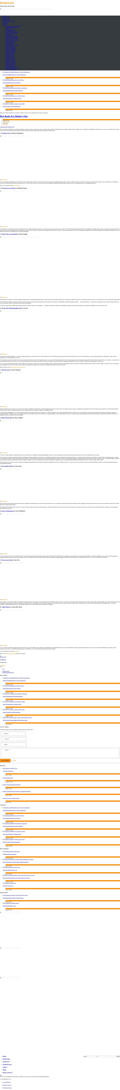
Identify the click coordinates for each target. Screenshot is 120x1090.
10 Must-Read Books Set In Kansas (9, 854)
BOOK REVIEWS (7, 1064)
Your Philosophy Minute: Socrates (9, 905)
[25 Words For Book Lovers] (10, 768)
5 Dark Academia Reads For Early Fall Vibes (11, 82)
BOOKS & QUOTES (10, 62)
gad (3, 669)
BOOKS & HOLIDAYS (11, 51)
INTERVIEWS (9, 723)
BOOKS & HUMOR (10, 52)
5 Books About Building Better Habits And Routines (13, 90)
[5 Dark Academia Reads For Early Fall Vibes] (13, 80)
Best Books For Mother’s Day (14, 116)
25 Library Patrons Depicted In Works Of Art (11, 784)
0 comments (5, 124)
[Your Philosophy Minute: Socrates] (11, 903)
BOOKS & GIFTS (10, 46)
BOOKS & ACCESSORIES (12, 32)
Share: (1, 666)
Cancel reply (13, 760)
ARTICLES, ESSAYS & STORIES (14, 26)
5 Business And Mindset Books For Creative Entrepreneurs (14, 74)
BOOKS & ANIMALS (11, 33)
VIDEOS (29, 900)
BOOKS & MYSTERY (11, 59)
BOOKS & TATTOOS (11, 68)
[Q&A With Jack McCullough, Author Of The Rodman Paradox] (17, 717)
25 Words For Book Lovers (8, 771)
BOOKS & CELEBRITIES (12, 37)
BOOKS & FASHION (11, 41)
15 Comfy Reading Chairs (8, 777)
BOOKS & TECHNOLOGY (12, 69)
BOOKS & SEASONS (11, 63)
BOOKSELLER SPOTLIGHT (12, 67)
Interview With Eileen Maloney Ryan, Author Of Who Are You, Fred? (16, 878)
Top (1, 1075)
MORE (4, 24)
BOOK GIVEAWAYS (11, 47)
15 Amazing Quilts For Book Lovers (10, 870)
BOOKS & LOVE (10, 57)
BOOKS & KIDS (9, 54)
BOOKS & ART (9, 34)
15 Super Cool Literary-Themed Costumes (11, 798)
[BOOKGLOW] (3, 657)
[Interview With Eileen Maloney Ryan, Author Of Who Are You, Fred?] (19, 875)
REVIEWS (5, 22)
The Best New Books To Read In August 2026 (11, 106)
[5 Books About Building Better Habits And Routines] (15, 88)
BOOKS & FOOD (10, 43)
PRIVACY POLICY (7, 1072)
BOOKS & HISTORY (11, 49)
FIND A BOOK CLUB (11, 29)
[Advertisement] (10, 1033)
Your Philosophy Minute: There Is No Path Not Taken (13, 898)
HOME (4, 16)
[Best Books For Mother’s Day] (7, 127)
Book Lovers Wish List (11, 780)
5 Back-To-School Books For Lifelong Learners (12, 98)
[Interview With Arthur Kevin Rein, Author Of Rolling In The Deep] (18, 859)
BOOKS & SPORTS (10, 66)
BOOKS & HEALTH (10, 48)
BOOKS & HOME (10, 53)
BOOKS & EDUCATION (11, 38)
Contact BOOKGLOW (7, 1082)
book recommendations (10, 653)
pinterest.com (4, 179)
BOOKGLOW (7, 2)
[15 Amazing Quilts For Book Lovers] (11, 867)
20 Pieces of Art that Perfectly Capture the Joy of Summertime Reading (16, 791)
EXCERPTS (8, 28)
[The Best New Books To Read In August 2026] (14, 103)
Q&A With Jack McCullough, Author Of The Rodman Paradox (15, 720)
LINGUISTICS (9, 773)
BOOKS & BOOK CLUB (11, 36)
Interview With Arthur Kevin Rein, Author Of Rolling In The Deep (15, 862)
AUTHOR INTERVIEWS (11, 27)
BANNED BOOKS (10, 31)
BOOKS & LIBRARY (11, 56)
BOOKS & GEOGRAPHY (12, 44)
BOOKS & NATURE (10, 61)
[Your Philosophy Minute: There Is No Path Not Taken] (15, 895)
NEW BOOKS (6, 19)
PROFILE (3, 665)
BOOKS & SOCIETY (11, 64)
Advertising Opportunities (7, 1087)
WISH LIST (5, 23)
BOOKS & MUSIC (10, 58)
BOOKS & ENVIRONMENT (12, 39)
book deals (16, 651)
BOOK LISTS (6, 18)
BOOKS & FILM (9, 42)
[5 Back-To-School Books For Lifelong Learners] (14, 95)
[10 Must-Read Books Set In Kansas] (11, 851)
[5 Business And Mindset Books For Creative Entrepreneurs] (16, 72)
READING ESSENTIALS (9, 21)
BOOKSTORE (6, 17)
